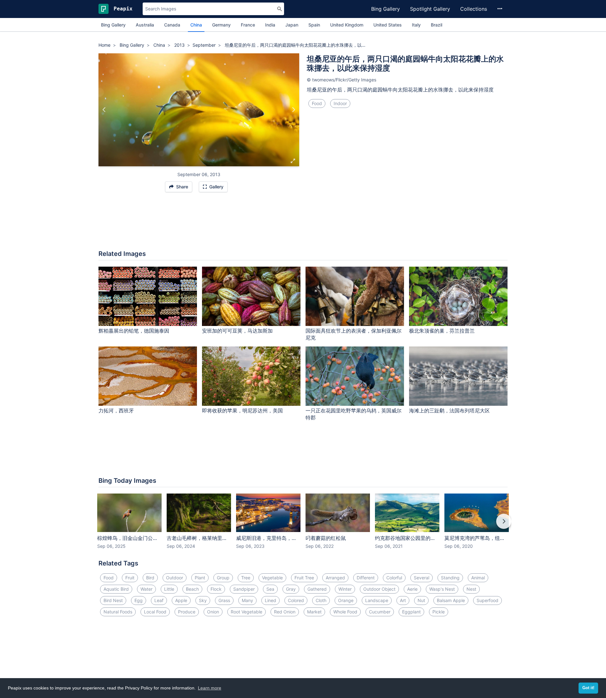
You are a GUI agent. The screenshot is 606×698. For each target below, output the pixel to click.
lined (270, 600)
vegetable (272, 577)
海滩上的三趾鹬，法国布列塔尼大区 (449, 410)
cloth (321, 600)
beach (192, 589)
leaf (158, 600)
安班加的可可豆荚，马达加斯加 (237, 331)
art (403, 600)
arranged (335, 577)
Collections (473, 9)
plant (200, 577)
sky (203, 600)
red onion (284, 611)
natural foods (118, 611)
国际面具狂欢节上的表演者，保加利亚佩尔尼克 (353, 334)
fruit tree (304, 577)
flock (216, 589)
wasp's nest (442, 589)
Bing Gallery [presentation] (113, 24)
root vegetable (246, 611)
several (421, 577)
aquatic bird (116, 589)
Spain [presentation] (314, 24)
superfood (487, 600)
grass (224, 600)
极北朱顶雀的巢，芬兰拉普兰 (442, 331)
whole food (345, 611)
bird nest (113, 600)
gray (291, 589)
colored (296, 600)
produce (186, 611)
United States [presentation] (387, 24)
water (146, 589)
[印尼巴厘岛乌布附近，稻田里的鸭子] (293, 110)
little (169, 589)
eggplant (411, 611)
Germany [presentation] (221, 24)
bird (150, 577)
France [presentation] (248, 24)
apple (181, 600)
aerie (412, 589)
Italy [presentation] (416, 24)
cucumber (379, 611)
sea (270, 589)
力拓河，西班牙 (116, 410)
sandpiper (244, 589)
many (247, 600)
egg (138, 600)
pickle (438, 611)
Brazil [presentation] (436, 24)
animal (478, 577)
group (223, 577)
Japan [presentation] (291, 24)
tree (245, 577)
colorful (394, 577)
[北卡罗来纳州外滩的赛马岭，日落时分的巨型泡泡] (104, 110)
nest (471, 589)
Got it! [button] (588, 688)
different (366, 577)
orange (346, 600)
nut (421, 600)
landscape (376, 600)
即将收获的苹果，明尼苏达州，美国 (242, 410)
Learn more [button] (209, 687)
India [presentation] (270, 24)
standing (450, 577)
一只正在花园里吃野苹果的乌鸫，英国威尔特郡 (353, 414)
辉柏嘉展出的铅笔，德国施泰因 (133, 331)
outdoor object (379, 589)
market (314, 611)
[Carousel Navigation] (303, 526)
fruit (129, 577)
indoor (340, 103)
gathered (317, 589)
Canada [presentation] (172, 24)
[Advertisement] (303, 224)
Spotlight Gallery (430, 9)
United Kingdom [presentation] (346, 24)
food (317, 103)
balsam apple (451, 600)
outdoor (174, 577)
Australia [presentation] (145, 24)
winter (345, 589)
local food (155, 611)
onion (213, 611)
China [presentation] (196, 24)
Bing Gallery (385, 9)
